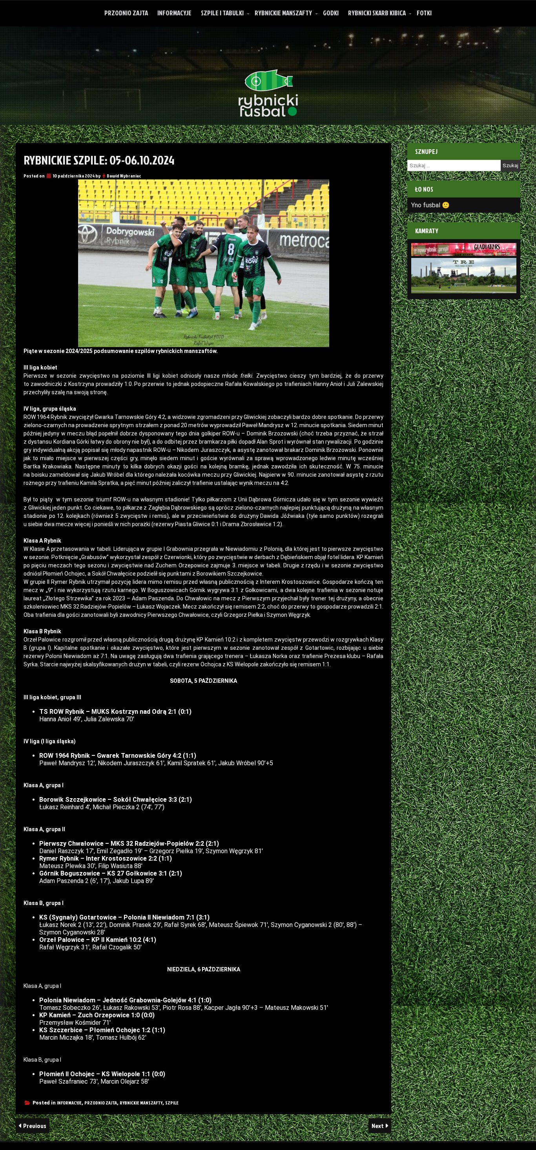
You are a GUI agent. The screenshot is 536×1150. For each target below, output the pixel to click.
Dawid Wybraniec (124, 175)
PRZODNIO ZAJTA (126, 12)
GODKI (331, 12)
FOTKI (424, 12)
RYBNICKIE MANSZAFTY (283, 12)
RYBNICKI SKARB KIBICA (377, 12)
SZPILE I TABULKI (222, 12)
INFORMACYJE (174, 12)
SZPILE (172, 1102)
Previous (34, 1125)
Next (378, 1125)
